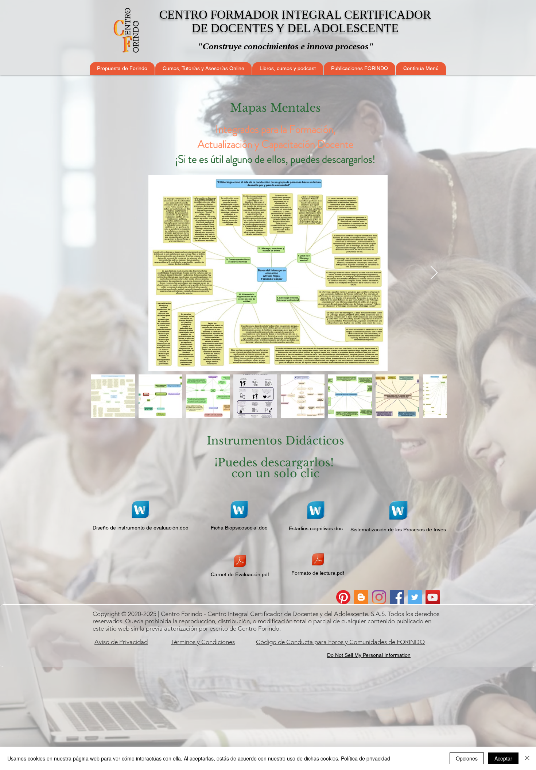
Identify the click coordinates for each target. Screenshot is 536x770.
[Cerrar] (527, 758)
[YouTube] (433, 597)
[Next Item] (434, 273)
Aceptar (503, 758)
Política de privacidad (365, 758)
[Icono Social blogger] (361, 597)
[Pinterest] (343, 597)
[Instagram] (379, 597)
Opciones (467, 758)
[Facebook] (397, 597)
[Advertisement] (268, 718)
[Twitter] (415, 597)
